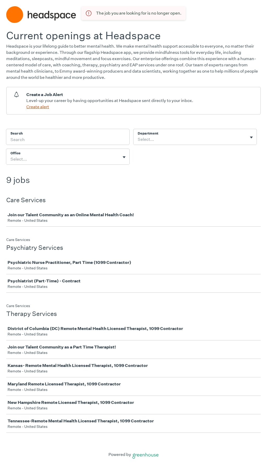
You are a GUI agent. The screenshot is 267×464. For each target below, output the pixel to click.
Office (15, 153)
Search (16, 133)
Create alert (37, 106)
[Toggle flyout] (251, 137)
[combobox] (10, 159)
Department (148, 133)
